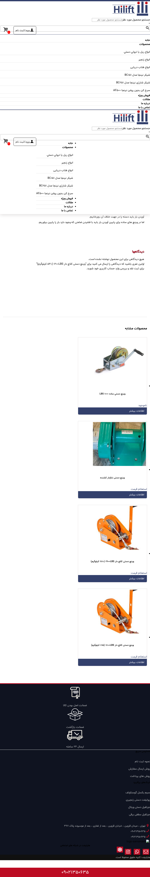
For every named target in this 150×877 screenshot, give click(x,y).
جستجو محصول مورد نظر (136, 20)
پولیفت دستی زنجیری (138, 800)
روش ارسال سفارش (139, 769)
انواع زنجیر (144, 60)
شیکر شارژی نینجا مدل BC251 (133, 83)
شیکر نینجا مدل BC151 (137, 75)
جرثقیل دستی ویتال (139, 807)
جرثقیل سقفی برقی (139, 814)
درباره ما (145, 103)
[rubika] (120, 853)
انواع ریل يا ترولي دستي (137, 52)
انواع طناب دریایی (140, 67)
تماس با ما (144, 107)
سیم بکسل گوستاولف (137, 793)
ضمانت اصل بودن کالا (75, 705)
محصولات (144, 44)
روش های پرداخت (140, 776)
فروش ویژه (144, 95)
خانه (147, 40)
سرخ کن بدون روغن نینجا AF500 (131, 90)
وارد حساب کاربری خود (106, 269)
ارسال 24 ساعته (75, 747)
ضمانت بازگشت (75, 727)
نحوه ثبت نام (142, 761)
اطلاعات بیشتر (136, 411)
